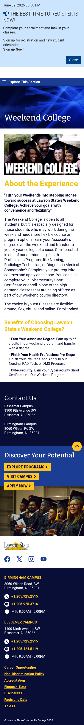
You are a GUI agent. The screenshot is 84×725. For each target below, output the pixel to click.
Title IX (9, 706)
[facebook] (7, 559)
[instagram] (31, 559)
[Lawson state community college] (16, 546)
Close (73, 60)
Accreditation (14, 680)
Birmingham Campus (22, 578)
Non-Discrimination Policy (24, 674)
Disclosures (13, 693)
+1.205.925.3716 (24, 604)
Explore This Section (24, 82)
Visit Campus (20, 476)
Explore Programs (25, 467)
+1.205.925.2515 (24, 596)
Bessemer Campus (20, 622)
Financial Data (15, 687)
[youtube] (43, 559)
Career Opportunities (20, 667)
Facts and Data (15, 700)
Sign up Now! (13, 49)
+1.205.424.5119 (24, 649)
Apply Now (17, 486)
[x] (19, 559)
